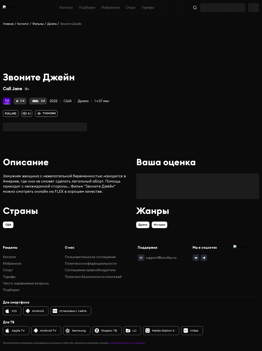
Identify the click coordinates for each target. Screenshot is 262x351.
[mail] (141, 257)
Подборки (87, 8)
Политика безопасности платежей (93, 277)
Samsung (79, 330)
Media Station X (163, 330)
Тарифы (147, 8)
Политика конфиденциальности (91, 263)
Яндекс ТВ (109, 330)
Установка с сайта (73, 311)
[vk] (196, 257)
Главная (8, 24)
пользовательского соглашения (127, 343)
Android (38, 311)
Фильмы (38, 24)
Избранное (110, 8)
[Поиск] (195, 7)
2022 (54, 101)
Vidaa (194, 330)
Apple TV (18, 330)
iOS (14, 311)
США (67, 101)
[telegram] (204, 257)
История (159, 224)
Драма (52, 24)
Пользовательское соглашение (90, 257)
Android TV (48, 330)
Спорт (130, 8)
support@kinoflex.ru (161, 258)
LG (135, 330)
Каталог (66, 8)
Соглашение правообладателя (90, 270)
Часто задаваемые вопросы (26, 283)
